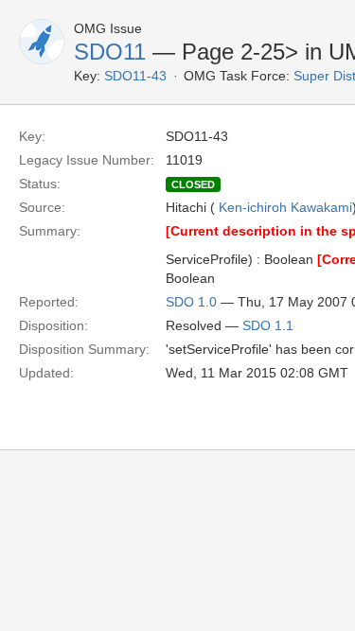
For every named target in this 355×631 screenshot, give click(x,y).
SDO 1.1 (267, 325)
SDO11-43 (135, 75)
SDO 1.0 (191, 301)
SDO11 (110, 51)
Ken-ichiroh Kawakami (285, 207)
